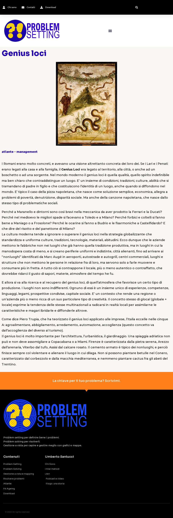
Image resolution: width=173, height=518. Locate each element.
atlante (8, 152)
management (27, 152)
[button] (136, 7)
